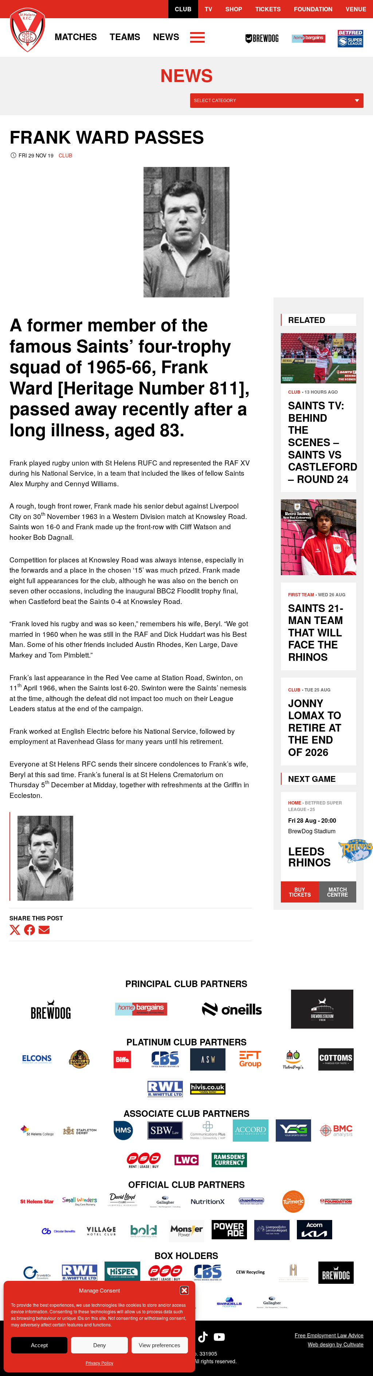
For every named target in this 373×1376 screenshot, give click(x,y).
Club (183, 9)
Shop (233, 9)
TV (208, 9)
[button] (184, 1290)
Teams (125, 36)
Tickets (268, 9)
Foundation (313, 9)
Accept (39, 1345)
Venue (356, 9)
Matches (76, 36)
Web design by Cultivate (336, 1344)
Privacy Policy (99, 1363)
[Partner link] (51, 1009)
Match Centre (337, 892)
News (166, 36)
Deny (99, 1345)
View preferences (159, 1345)
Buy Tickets (300, 892)
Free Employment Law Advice (329, 1335)
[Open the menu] (197, 38)
